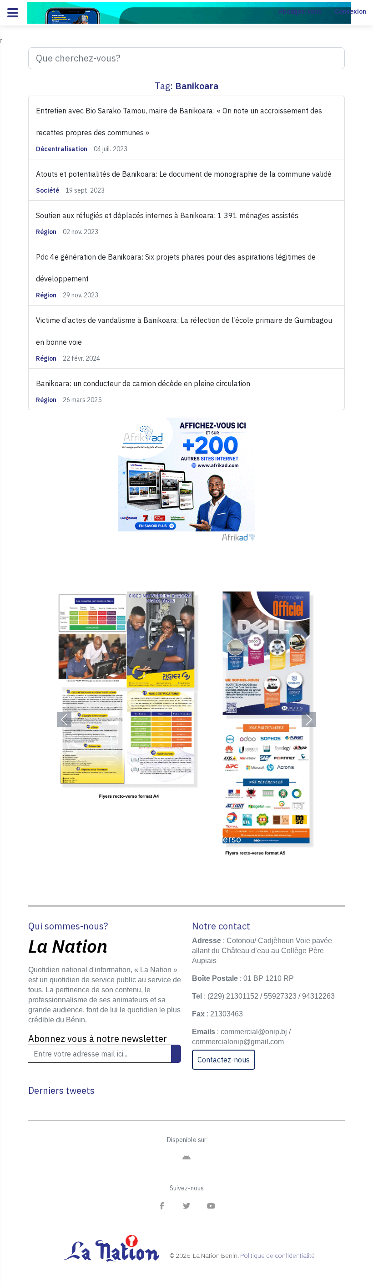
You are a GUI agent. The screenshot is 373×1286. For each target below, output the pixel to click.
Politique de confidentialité (277, 1255)
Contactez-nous (223, 1059)
